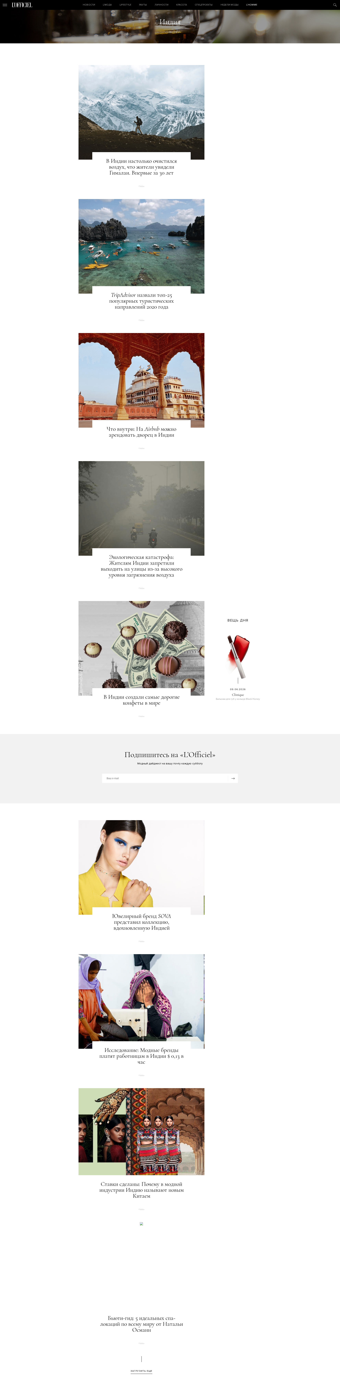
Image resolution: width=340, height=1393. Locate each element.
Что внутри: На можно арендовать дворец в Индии (141, 432)
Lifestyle (125, 4)
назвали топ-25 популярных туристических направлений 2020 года (141, 301)
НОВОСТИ (89, 4)
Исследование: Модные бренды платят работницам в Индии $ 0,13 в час (141, 1056)
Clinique (238, 694)
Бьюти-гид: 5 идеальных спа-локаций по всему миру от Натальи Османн (141, 1324)
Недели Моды (229, 4)
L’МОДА (107, 4)
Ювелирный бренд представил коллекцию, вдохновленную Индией (141, 922)
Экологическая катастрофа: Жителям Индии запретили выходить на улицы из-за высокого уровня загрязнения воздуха (141, 566)
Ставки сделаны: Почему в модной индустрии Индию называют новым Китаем (141, 1190)
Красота (181, 4)
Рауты (143, 4)
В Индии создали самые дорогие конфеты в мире (141, 700)
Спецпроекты (204, 4)
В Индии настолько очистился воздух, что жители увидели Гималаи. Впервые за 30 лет (141, 167)
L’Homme (251, 4)
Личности (161, 4)
